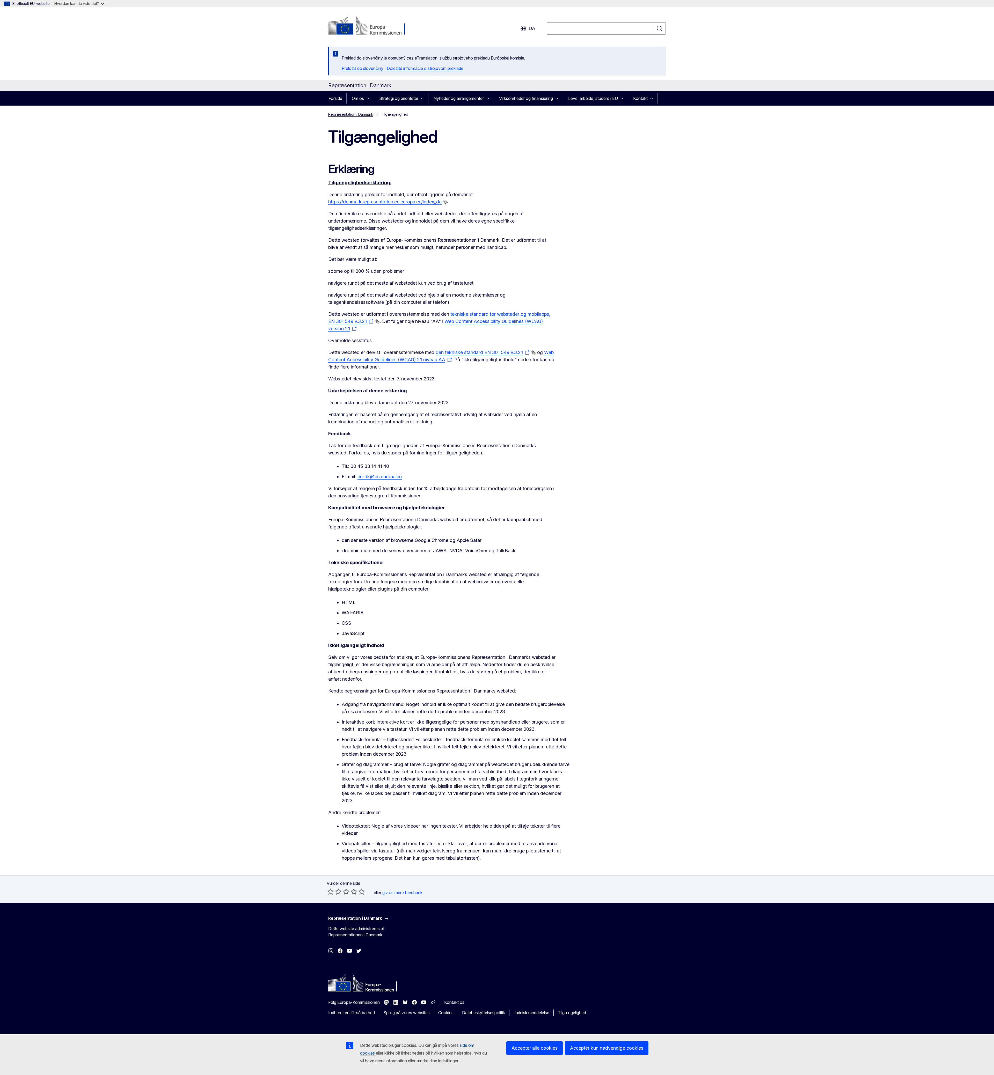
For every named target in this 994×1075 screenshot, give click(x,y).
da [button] (532, 28)
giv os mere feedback (402, 892)
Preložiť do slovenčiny (362, 68)
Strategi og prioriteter (398, 98)
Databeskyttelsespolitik (483, 1012)
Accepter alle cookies (534, 1048)
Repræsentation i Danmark (350, 114)
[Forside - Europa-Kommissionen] (370, 26)
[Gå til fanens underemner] (369, 98)
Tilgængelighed (572, 1012)
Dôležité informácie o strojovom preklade (425, 68)
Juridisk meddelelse (531, 1012)
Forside (335, 98)
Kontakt (640, 98)
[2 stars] (334, 891)
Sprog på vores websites (406, 1012)
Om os (358, 98)
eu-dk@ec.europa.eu (379, 476)
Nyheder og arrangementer (459, 98)
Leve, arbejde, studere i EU (593, 98)
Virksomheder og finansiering (526, 98)
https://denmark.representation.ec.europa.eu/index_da (385, 201)
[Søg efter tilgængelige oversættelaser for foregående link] (445, 202)
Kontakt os (454, 1002)
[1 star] (330, 891)
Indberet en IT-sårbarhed (351, 1012)
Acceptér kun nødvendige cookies (606, 1048)
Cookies (446, 1012)
